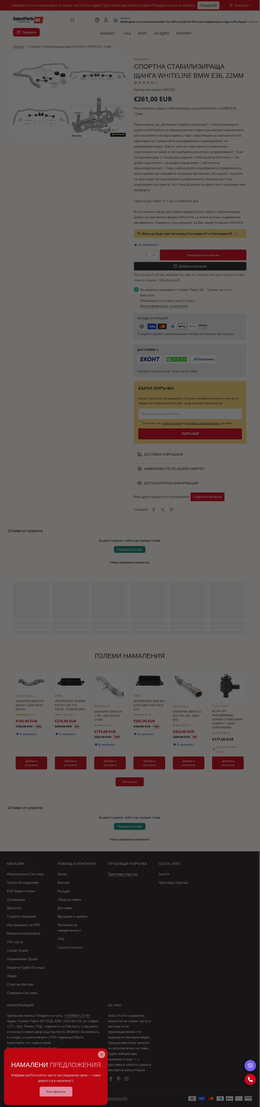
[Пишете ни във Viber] (250, 1065)
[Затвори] (101, 1054)
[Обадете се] (250, 1079)
